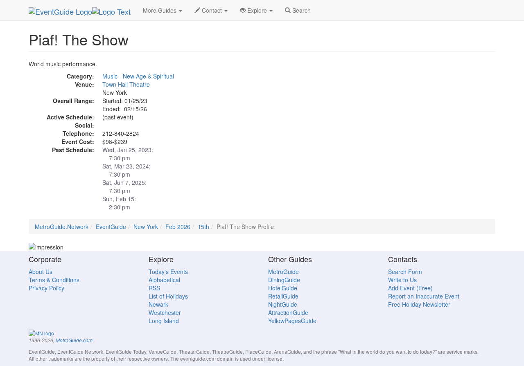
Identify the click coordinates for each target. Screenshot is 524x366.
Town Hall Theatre (126, 84)
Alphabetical (164, 280)
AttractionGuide (288, 312)
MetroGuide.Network (61, 226)
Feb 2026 (177, 226)
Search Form (405, 271)
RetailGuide (283, 296)
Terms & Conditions (54, 280)
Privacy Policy (46, 288)
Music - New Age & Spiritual (138, 76)
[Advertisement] (421, 117)
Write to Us (402, 280)
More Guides (160, 10)
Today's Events (168, 271)
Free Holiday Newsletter (419, 304)
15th (203, 226)
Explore (257, 10)
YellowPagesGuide (292, 321)
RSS (154, 288)
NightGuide (282, 304)
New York (145, 226)
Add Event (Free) (410, 288)
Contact (212, 10)
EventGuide (111, 226)
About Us (40, 271)
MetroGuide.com (74, 340)
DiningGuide (284, 280)
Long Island (164, 321)
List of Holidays (168, 296)
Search (301, 10)
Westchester (165, 312)
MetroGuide (283, 271)
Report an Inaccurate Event (423, 296)
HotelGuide (282, 288)
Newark (158, 304)
